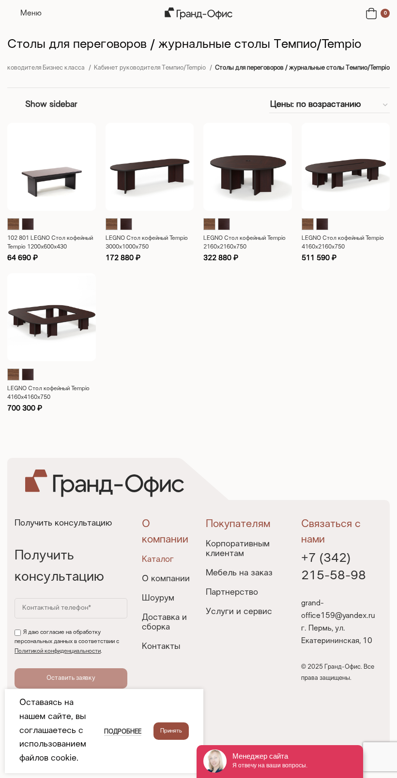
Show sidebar (51, 105)
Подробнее (122, 732)
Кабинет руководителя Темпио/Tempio (150, 68)
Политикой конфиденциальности (58, 651)
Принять (171, 731)
